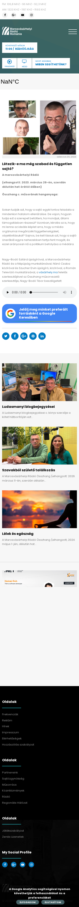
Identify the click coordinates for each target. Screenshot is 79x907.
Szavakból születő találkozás (28, 470)
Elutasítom (53, 902)
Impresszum (10, 732)
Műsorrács (9, 784)
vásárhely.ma (48, 272)
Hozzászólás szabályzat (18, 744)
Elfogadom (28, 902)
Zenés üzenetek (13, 837)
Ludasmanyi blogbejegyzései (28, 406)
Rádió (6, 796)
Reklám (7, 720)
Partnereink (10, 772)
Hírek (5, 726)
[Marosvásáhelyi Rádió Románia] (17, 31)
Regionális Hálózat (14, 803)
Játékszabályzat (13, 830)
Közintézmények (13, 790)
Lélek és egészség (17, 533)
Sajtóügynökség (13, 778)
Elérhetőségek (11, 738)
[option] (39, 578)
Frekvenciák (10, 714)
